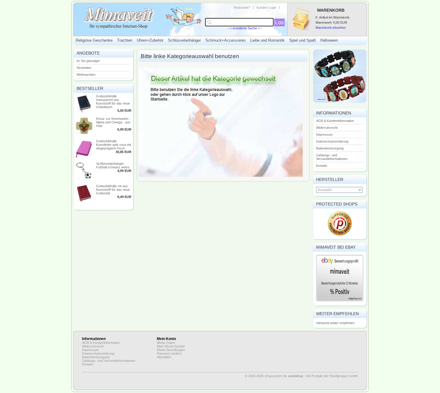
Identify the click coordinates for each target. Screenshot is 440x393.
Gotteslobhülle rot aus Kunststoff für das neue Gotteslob (113, 189)
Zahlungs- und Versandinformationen (332, 157)
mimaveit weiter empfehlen (335, 323)
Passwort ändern (169, 353)
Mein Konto (166, 339)
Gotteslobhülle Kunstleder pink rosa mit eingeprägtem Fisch (113, 144)
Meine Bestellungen (171, 350)
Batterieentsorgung (330, 148)
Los (279, 22)
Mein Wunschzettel (170, 346)
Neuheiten (84, 67)
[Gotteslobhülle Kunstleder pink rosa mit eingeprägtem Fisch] (84, 156)
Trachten (124, 40)
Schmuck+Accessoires (225, 40)
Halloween (329, 40)
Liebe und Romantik (267, 40)
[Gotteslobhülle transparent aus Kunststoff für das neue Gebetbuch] (84, 111)
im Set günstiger (88, 61)
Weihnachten (86, 74)
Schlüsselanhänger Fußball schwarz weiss (113, 165)
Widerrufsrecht (327, 127)
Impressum (324, 134)
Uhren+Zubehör (150, 40)
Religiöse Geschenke (94, 40)
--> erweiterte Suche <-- (244, 28)
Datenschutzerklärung (332, 141)
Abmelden (164, 357)
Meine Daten (166, 342)
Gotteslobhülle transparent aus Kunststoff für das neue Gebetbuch (113, 101)
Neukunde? (241, 7)
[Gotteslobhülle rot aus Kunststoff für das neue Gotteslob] (84, 201)
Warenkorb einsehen (330, 27)
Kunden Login (266, 7)
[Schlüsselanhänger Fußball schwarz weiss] (84, 178)
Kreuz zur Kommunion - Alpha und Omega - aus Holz (113, 122)
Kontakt (321, 165)
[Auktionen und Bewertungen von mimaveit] (339, 301)
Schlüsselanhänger (184, 40)
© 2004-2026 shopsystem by (274, 376)
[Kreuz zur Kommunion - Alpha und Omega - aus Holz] (84, 133)
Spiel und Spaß (302, 40)
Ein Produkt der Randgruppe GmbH (332, 376)
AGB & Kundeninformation (335, 121)
